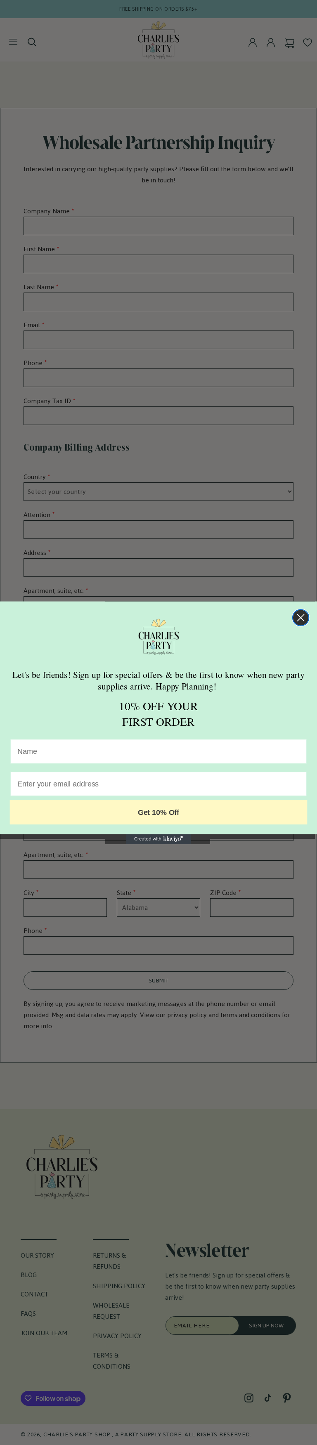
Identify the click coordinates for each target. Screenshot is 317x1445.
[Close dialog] (301, 617)
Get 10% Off (158, 812)
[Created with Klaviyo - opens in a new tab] (158, 839)
